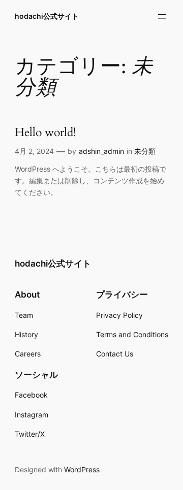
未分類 (145, 151)
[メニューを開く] (162, 16)
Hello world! (45, 133)
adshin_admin (101, 151)
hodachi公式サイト (47, 16)
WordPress (82, 469)
